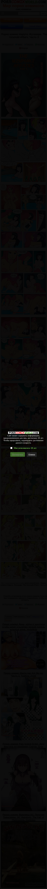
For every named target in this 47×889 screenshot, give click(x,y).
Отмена (31, 454)
